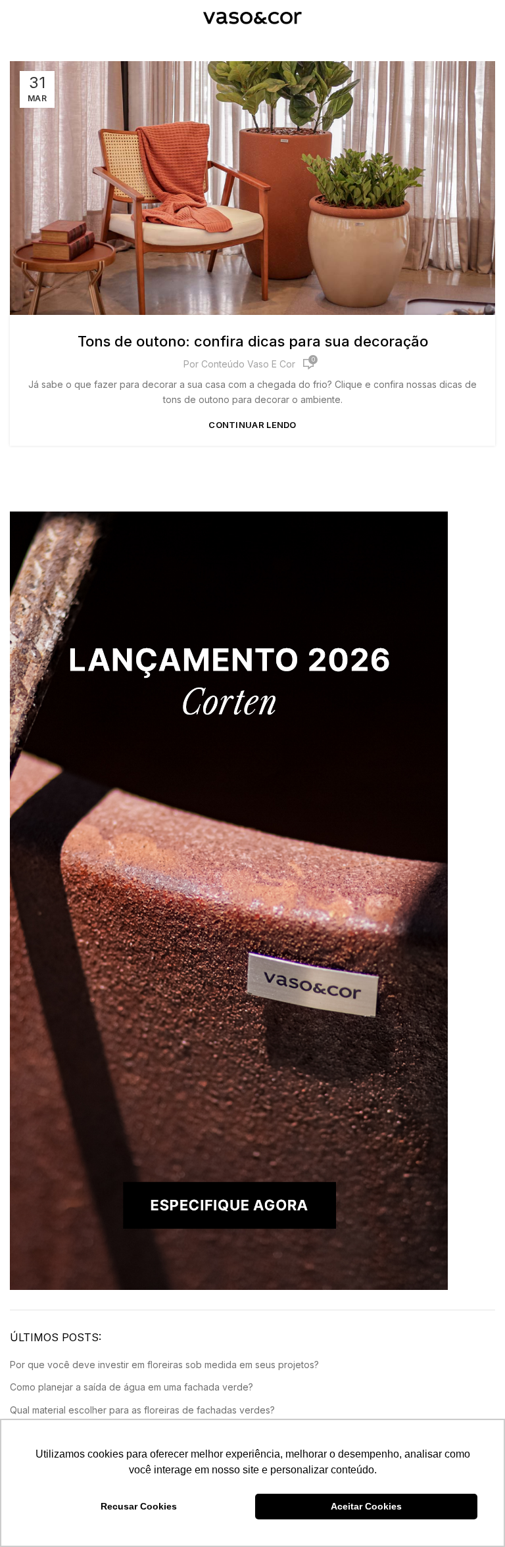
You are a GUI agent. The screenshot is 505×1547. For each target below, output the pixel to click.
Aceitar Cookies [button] (366, 1506)
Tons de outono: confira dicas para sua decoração (253, 341)
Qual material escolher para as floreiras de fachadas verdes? (142, 1410)
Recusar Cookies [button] (139, 1506)
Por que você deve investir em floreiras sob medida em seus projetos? (164, 1364)
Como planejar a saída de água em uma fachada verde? (131, 1386)
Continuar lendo (252, 425)
